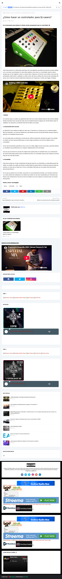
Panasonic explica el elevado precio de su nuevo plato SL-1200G (25, 419)
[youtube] (36, 474)
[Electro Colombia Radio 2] (28, 384)
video (21, 186)
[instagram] (31, 279)
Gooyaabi (25, 576)
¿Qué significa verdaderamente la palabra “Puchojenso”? (23, 404)
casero (12, 12)
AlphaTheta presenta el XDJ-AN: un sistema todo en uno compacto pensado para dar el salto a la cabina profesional (33, 412)
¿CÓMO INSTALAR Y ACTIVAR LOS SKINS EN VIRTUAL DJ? (22, 397)
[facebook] (8, 279)
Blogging (13, 576)
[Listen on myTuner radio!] (11, 494)
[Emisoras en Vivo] (36, 485)
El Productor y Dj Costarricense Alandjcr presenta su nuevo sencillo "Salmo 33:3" (32, 7)
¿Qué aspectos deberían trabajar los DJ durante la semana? (24, 441)
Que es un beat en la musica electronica (19, 433)
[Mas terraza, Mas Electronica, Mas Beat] (28, 331)
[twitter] (20, 279)
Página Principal (6, 12)
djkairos (6, 20)
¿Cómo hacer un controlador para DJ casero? (11, 233)
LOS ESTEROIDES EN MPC (16, 426)
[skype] (29, 474)
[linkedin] (40, 474)
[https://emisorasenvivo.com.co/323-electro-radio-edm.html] (10, 485)
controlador (11, 186)
